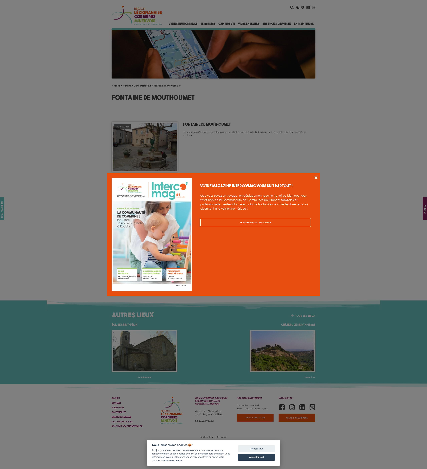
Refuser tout (256, 448)
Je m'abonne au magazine (255, 222)
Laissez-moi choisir (171, 460)
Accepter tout (256, 457)
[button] (316, 178)
